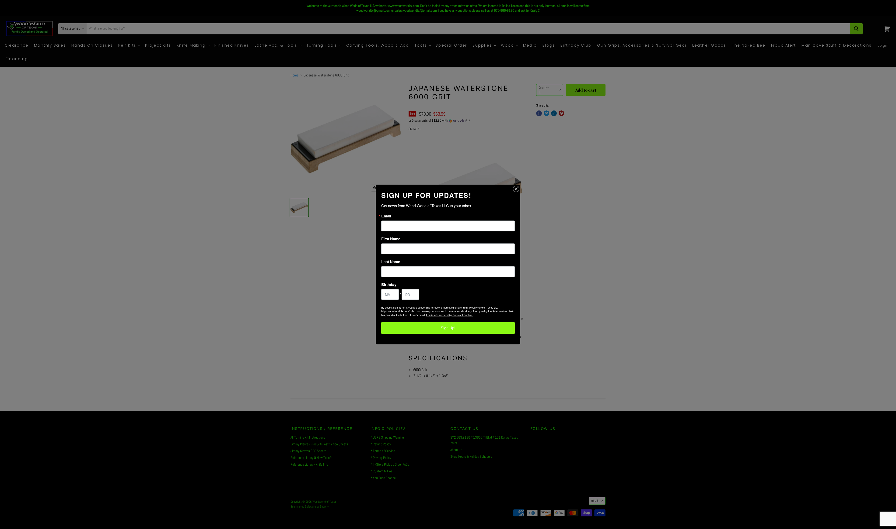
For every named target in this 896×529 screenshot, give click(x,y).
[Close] (516, 189)
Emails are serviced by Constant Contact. (449, 315)
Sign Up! (448, 328)
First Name (390, 239)
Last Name (390, 262)
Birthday (388, 284)
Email (386, 216)
